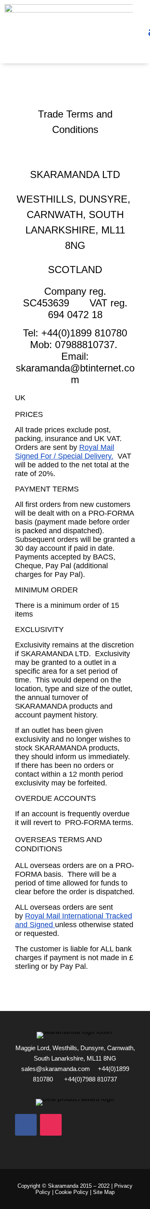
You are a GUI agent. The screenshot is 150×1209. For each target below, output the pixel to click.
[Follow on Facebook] (26, 1125)
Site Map (104, 1192)
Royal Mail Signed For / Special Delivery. (64, 451)
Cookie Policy (71, 1192)
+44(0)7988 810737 (90, 1079)
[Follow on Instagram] (51, 1125)
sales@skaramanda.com (55, 1068)
